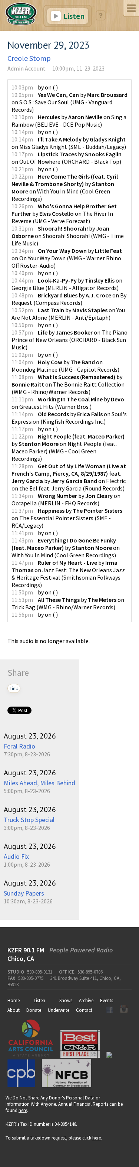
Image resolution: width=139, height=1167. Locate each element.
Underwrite (58, 1010)
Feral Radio (19, 746)
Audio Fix (16, 856)
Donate (33, 1010)
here (23, 1110)
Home (13, 1000)
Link (14, 688)
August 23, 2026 (30, 736)
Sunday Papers (24, 893)
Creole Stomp (29, 58)
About (13, 1010)
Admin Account (26, 68)
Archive (86, 1000)
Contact (84, 1010)
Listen (73, 16)
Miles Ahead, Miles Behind (39, 783)
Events (106, 1000)
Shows (65, 1000)
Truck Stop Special (29, 819)
